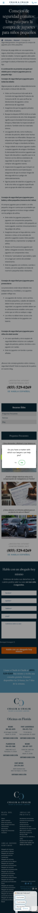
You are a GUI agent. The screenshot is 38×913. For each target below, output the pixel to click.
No (16, 463)
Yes (22, 463)
